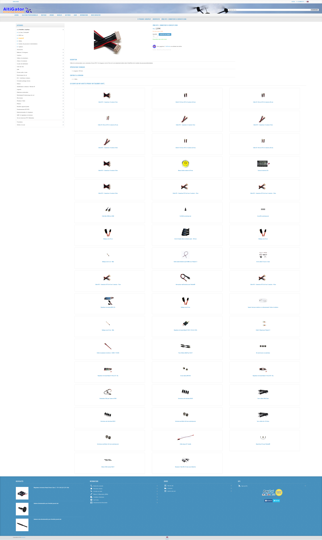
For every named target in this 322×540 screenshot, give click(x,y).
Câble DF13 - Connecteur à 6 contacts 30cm (108, 193)
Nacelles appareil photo (23, 106)
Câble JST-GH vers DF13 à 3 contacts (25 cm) (108, 125)
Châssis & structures (22, 61)
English (167, 538)
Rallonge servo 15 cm (263, 239)
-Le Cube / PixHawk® (23, 32)
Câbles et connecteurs (22, 58)
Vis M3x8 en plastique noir (185, 216)
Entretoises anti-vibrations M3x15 (185, 398)
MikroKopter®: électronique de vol (25, 95)
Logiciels (19, 89)
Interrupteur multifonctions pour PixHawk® (185, 284)
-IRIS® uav (20, 35)
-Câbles (20, 41)
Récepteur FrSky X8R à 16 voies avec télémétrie (185, 467)
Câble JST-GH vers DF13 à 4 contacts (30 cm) (263, 147)
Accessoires (20, 49)
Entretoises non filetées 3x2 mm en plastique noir (108, 444)
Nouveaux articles (97, 488)
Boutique (43, 15)
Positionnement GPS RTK (23, 109)
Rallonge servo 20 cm (108, 239)
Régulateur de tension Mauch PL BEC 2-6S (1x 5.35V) (185, 330)
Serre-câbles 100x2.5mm (263, 398)
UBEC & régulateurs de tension (25, 115)
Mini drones (20, 98)
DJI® (18, 69)
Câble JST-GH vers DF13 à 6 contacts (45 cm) (263, 102)
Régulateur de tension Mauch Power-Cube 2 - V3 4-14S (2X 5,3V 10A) (51, 487)
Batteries (68, 15)
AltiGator (23, 537)
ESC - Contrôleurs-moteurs (23, 78)
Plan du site (170, 485)
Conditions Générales (98, 497)
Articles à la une (21, 125)
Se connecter (301, 1)
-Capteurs (20, 46)
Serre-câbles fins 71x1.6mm (263, 421)
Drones (52, 15)
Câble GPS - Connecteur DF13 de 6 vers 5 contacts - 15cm (108, 284)
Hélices (19, 83)
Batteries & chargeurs (22, 52)
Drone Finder (16, 1)
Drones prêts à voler (22, 72)
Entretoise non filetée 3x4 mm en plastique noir (185, 421)
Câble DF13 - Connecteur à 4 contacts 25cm (263, 125)
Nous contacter (95, 15)
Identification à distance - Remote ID (26, 86)
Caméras (19, 55)
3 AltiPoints (167, 46)
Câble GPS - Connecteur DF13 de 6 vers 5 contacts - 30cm (263, 193)
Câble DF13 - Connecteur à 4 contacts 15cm (185, 125)
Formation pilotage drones (23, 81)
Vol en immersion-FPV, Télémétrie (25, 118)
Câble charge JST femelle (185, 444)
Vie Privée (96, 500)
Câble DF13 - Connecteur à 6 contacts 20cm (108, 170)
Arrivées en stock (97, 491)
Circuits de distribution (22, 64)
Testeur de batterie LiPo (263, 170)
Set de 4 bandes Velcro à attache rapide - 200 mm (185, 239)
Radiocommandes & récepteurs (25, 112)
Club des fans (20, 66)
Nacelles (59, 15)
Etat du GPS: (244, 486)
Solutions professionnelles (30, 15)
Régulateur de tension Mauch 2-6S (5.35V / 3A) (263, 375)
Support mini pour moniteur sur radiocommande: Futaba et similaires (263, 307)
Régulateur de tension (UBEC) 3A (108, 307)
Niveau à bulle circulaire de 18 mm (185, 170)
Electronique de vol (22, 75)
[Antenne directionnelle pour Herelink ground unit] (22, 515)
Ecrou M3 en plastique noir (263, 216)
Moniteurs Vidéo (21, 101)
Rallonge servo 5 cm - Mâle (108, 261)
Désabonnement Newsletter (100, 502)
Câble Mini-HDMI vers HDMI (108, 216)
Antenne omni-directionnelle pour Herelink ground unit (47, 519)
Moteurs (19, 103)
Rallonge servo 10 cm (185, 307)
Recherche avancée (98, 486)
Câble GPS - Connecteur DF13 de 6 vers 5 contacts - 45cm (263, 284)
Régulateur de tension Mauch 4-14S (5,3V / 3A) (108, 375)
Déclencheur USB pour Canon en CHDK (108, 398)
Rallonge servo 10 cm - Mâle (108, 330)
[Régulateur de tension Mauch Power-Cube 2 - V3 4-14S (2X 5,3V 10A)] (22, 499)
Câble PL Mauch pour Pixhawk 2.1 (263, 330)
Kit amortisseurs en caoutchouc (263, 353)
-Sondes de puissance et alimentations (27, 44)
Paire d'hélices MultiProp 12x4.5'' (185, 353)
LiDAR (75, 15)
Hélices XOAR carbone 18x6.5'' (107, 467)
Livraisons (169, 488)
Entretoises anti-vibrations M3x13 (108, 421)
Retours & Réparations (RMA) (100, 494)
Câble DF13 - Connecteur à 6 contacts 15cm (108, 102)
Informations (84, 15)
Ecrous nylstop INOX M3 (185, 375)
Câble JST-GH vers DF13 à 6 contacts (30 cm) (185, 102)
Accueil (293, 1)
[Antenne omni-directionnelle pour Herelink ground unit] (22, 531)
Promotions (20, 122)
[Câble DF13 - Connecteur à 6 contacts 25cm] (110, 42)
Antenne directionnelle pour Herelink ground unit (46, 503)
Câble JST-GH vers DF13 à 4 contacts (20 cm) (185, 147)
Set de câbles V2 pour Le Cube (263, 261)
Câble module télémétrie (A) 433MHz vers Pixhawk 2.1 (185, 261)
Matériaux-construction (22, 92)
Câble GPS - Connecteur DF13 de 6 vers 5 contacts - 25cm (185, 193)
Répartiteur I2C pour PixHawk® (263, 444)
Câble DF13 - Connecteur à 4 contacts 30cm (108, 147)
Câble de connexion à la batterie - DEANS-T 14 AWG (108, 353)
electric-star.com (171, 491)
